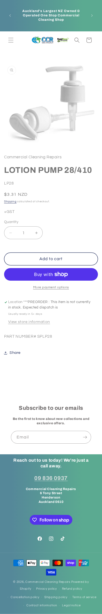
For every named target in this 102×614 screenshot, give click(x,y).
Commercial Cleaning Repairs (47, 581)
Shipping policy (55, 597)
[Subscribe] (85, 437)
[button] (11, 40)
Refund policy (72, 588)
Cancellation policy (25, 597)
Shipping (10, 201)
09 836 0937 (51, 478)
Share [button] (15, 353)
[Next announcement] (92, 16)
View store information (29, 322)
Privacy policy (46, 588)
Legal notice (71, 605)
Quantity (11, 222)
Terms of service (84, 597)
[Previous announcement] (10, 16)
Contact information (41, 605)
